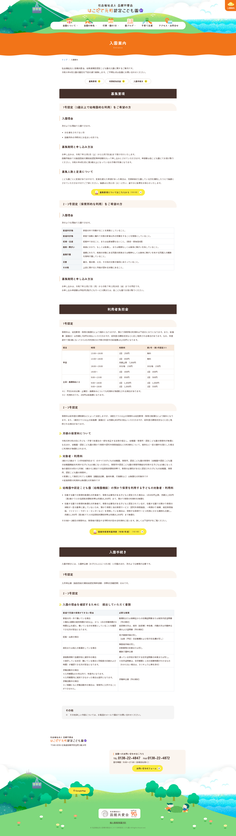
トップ (64, 59)
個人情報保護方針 (118, 822)
